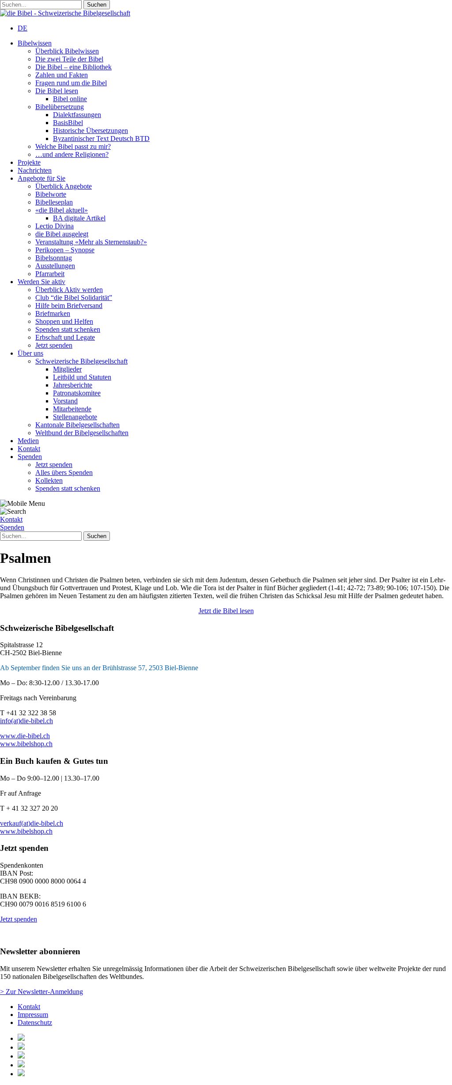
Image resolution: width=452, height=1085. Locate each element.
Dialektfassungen (77, 114)
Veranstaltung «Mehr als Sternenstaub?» (91, 242)
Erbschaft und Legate (65, 337)
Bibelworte (50, 194)
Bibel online (70, 98)
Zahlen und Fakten (61, 75)
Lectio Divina (54, 226)
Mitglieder (67, 369)
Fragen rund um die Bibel (71, 83)
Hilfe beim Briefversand (68, 305)
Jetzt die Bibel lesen (226, 611)
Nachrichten (35, 170)
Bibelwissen (35, 43)
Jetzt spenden (53, 345)
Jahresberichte (72, 385)
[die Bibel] (65, 13)
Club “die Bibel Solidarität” (73, 297)
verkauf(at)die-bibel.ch (31, 823)
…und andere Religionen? (72, 154)
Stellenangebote (75, 417)
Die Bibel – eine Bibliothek (73, 67)
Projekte (29, 162)
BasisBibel (68, 122)
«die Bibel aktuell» (61, 210)
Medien (28, 440)
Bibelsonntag (53, 258)
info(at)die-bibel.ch (26, 721)
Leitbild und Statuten (82, 377)
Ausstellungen (55, 265)
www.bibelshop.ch (26, 743)
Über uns (30, 353)
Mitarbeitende (72, 409)
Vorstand (65, 401)
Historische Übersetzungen (90, 130)
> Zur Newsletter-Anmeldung (41, 991)
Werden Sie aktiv (41, 281)
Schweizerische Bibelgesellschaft (81, 361)
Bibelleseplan (54, 202)
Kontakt (29, 448)
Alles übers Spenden (64, 472)
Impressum (33, 1014)
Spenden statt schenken (67, 329)
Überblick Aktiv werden (69, 289)
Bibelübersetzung (59, 106)
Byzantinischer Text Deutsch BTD (101, 138)
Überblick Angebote (63, 186)
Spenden (30, 456)
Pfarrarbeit (49, 273)
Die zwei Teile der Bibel (69, 59)
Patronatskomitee (77, 393)
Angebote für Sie (41, 178)
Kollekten (49, 480)
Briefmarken (52, 313)
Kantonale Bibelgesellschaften (77, 425)
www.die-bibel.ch (25, 736)
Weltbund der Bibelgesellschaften (81, 432)
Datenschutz (35, 1022)
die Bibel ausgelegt (61, 234)
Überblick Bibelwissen (67, 51)
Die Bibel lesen (56, 91)
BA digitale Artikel (79, 218)
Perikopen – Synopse (64, 250)
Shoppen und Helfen (64, 321)
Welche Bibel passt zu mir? (73, 146)
